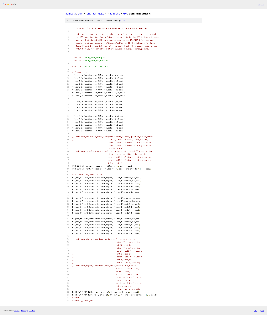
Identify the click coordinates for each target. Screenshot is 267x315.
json (262, 310)
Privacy (24, 310)
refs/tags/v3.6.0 (95, 13)
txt (255, 310)
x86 (125, 13)
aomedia (70, 13)
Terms (32, 310)
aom (80, 13)
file (122, 20)
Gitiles (16, 310)
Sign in (261, 4)
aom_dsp (114, 13)
